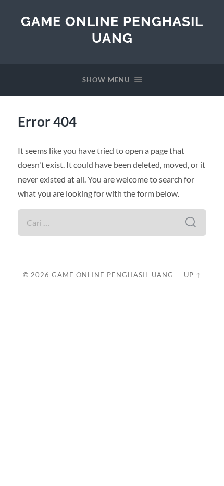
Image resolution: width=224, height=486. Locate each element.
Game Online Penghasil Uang (112, 29)
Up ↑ (193, 275)
